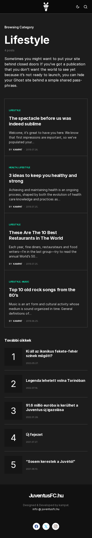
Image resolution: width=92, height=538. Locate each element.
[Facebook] (36, 526)
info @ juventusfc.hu (46, 509)
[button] (77, 6)
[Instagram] (55, 526)
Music (25, 281)
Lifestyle (15, 110)
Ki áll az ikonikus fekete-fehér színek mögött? (52, 353)
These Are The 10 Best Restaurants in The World (36, 235)
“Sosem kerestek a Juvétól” (50, 461)
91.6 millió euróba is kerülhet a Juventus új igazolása (52, 407)
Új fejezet (34, 434)
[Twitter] (46, 526)
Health (13, 167)
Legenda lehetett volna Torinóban (55, 380)
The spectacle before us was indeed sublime (40, 121)
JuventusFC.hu (46, 495)
